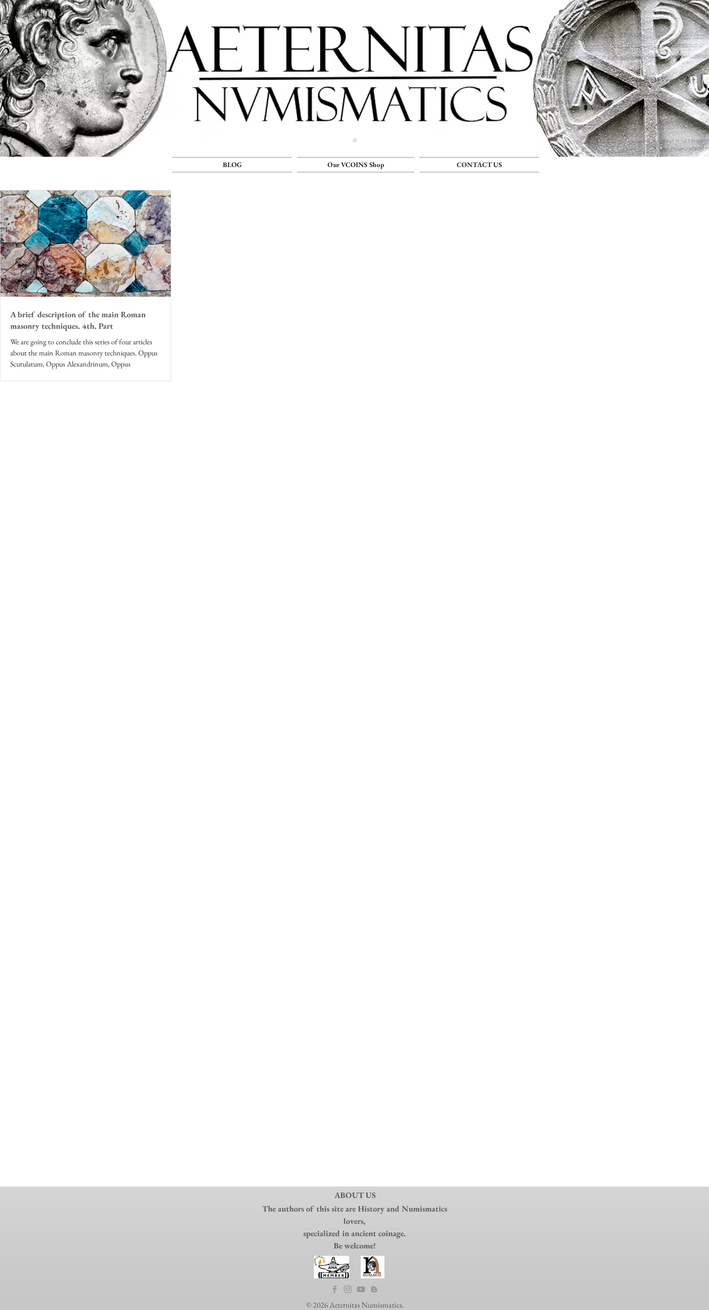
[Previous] (45, 78)
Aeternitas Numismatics (365, 1305)
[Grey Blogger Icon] (374, 1289)
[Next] (664, 78)
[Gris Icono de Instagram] (348, 1289)
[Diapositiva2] (355, 140)
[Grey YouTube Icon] (361, 1289)
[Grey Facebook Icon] (334, 1289)
